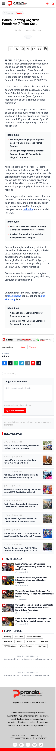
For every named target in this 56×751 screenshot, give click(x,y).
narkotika (28, 209)
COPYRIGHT (41, 738)
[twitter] (21, 745)
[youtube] (34, 745)
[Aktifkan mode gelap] (47, 3)
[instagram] (28, 745)
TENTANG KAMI (18, 735)
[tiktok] (41, 745)
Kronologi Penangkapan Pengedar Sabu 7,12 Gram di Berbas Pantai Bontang (27, 142)
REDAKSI (35, 735)
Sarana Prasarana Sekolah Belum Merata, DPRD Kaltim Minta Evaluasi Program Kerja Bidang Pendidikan (34, 607)
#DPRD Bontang (9, 646)
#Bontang (21, 347)
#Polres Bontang (26, 646)
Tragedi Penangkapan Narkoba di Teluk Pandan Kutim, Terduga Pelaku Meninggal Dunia (34, 593)
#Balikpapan (8, 641)
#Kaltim (20, 641)
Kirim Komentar (16, 410)
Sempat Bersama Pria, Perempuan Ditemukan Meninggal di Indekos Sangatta (31, 580)
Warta (19, 13)
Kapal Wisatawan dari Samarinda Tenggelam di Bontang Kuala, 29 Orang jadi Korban (33, 566)
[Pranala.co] (28, 693)
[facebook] (15, 745)
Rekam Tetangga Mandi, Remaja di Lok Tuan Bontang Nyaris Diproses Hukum (33, 619)
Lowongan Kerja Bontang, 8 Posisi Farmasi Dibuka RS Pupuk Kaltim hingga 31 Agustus (26, 154)
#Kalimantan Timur (34, 637)
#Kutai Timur (41, 646)
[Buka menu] (3, 4)
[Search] (52, 3)
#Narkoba (32, 347)
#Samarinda (31, 641)
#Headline (19, 637)
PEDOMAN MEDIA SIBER (20, 738)
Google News (14, 296)
